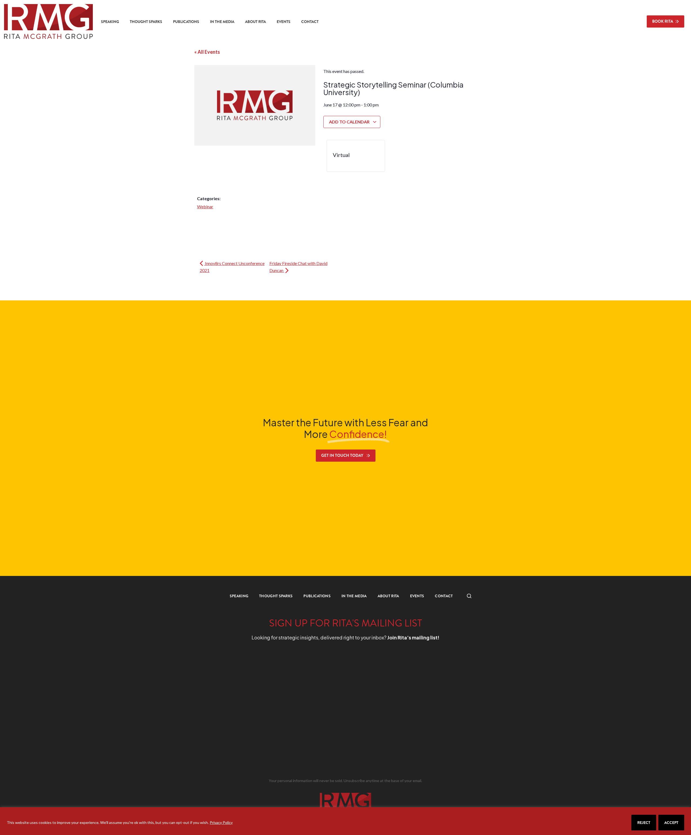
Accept (671, 822)
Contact (310, 21)
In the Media (222, 21)
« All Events (207, 52)
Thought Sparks (146, 21)
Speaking (110, 21)
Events (283, 21)
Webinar (205, 206)
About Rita (255, 21)
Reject (643, 822)
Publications (186, 21)
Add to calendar (349, 121)
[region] (345, 821)
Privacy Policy (221, 822)
